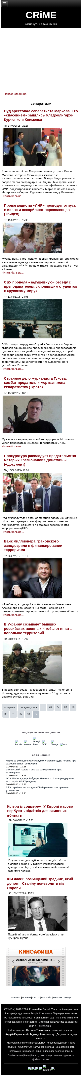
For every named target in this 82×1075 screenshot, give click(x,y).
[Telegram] (54, 744)
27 (58, 707)
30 (5, 714)
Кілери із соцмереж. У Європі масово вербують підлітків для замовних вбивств (40, 810)
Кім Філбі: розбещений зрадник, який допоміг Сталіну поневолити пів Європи (40, 883)
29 (73, 707)
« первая (9, 707)
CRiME (41, 15)
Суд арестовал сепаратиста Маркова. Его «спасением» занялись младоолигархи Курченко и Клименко (41, 115)
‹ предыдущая (28, 707)
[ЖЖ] (45, 744)
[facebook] (19, 744)
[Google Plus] (36, 744)
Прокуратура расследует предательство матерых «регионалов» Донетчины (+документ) (40, 460)
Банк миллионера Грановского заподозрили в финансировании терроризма (33, 545)
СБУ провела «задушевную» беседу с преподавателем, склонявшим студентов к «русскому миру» (40, 286)
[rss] (63, 744)
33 (28, 714)
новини (26, 997)
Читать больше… (13, 531)
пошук (67, 997)
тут (53, 1034)
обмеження (45, 1026)
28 (65, 707)
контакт (57, 997)
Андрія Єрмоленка (41, 1013)
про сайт (46, 997)
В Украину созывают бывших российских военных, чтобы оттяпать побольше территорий (38, 628)
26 (50, 707)
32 (21, 714)
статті (35, 997)
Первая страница (15, 93)
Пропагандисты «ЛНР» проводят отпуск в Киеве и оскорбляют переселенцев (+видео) (40, 209)
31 (13, 714)
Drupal (46, 1009)
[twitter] (27, 744)
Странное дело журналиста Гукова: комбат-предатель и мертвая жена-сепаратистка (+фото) (35, 382)
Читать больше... (13, 195)
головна (15, 997)
